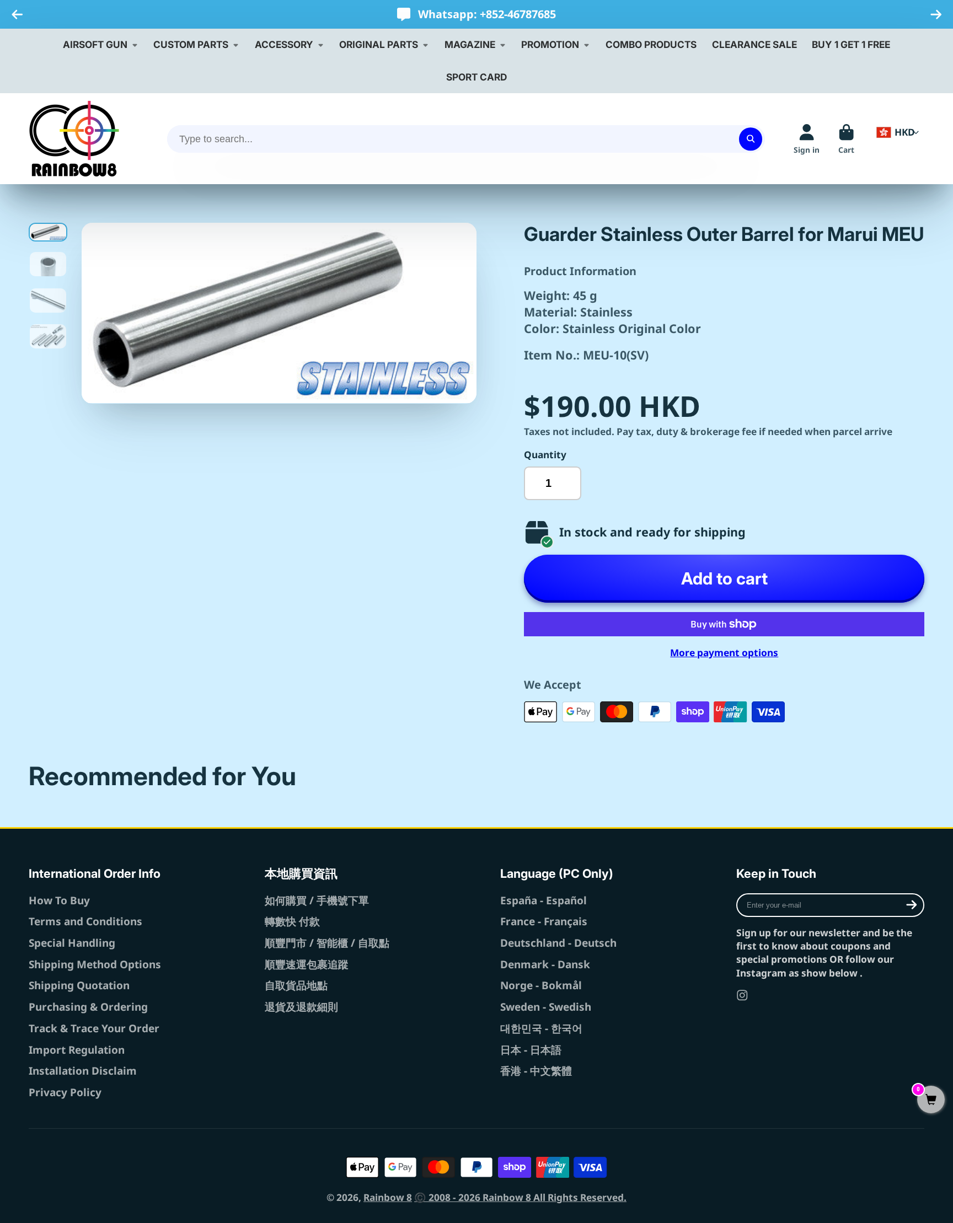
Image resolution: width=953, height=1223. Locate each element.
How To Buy (59, 900)
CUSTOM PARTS (190, 44)
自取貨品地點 (296, 985)
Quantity (545, 454)
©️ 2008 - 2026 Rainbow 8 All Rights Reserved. (520, 1197)
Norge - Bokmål (541, 985)
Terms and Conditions (85, 921)
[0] (931, 1100)
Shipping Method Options (95, 964)
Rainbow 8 (387, 1197)
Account (807, 139)
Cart (846, 139)
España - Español (543, 900)
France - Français (543, 921)
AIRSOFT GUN (95, 44)
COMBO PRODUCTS (651, 44)
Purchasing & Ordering (88, 1007)
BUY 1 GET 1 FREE (851, 44)
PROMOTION (550, 44)
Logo (74, 138)
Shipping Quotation (79, 985)
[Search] (750, 138)
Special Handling (72, 943)
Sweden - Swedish (545, 1007)
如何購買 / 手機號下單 (317, 900)
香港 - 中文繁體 (536, 1071)
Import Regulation (77, 1050)
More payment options (724, 652)
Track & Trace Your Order (94, 1028)
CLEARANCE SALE (754, 44)
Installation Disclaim (83, 1071)
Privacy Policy (65, 1092)
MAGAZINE (470, 44)
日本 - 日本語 (530, 1050)
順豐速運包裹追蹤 (307, 964)
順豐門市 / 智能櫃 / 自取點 (327, 943)
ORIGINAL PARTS (378, 44)
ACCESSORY (284, 44)
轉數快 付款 (292, 921)
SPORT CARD (476, 77)
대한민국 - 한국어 (541, 1028)
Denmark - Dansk (545, 964)
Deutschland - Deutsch (558, 943)
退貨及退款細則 (301, 1007)
